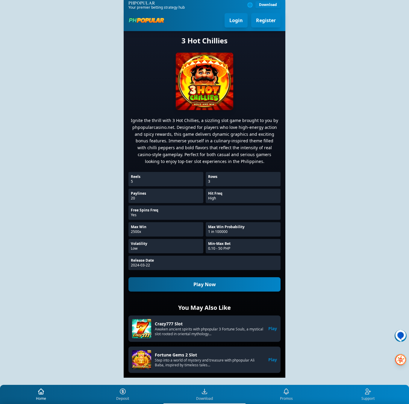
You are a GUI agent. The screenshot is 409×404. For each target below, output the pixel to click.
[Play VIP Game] (401, 360)
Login (236, 20)
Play (272, 328)
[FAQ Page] (401, 336)
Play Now (204, 284)
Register (266, 20)
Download (268, 4)
